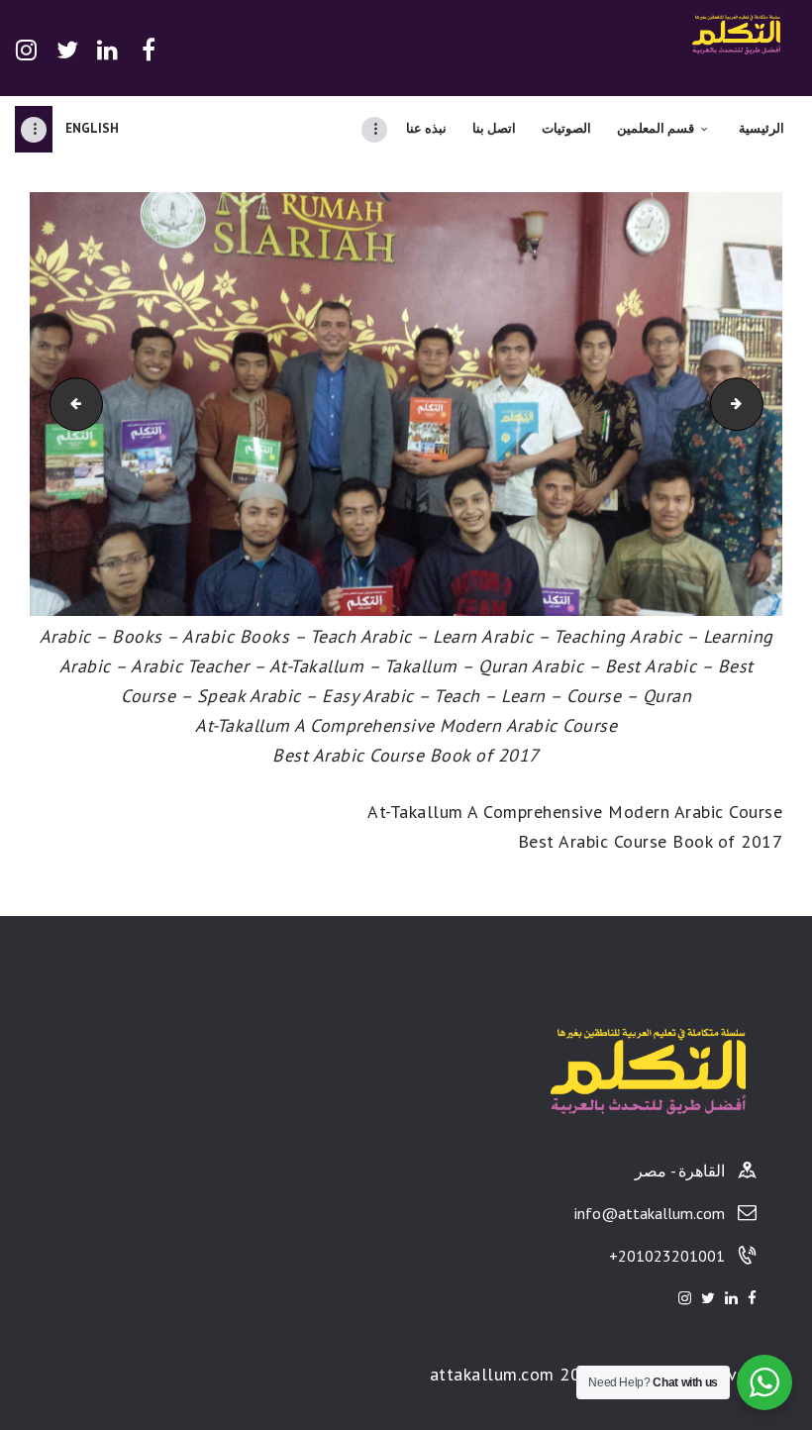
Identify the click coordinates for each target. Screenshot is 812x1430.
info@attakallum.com (649, 1213)
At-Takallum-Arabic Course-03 (743, 402)
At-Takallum (56, 402)
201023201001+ (667, 1256)
